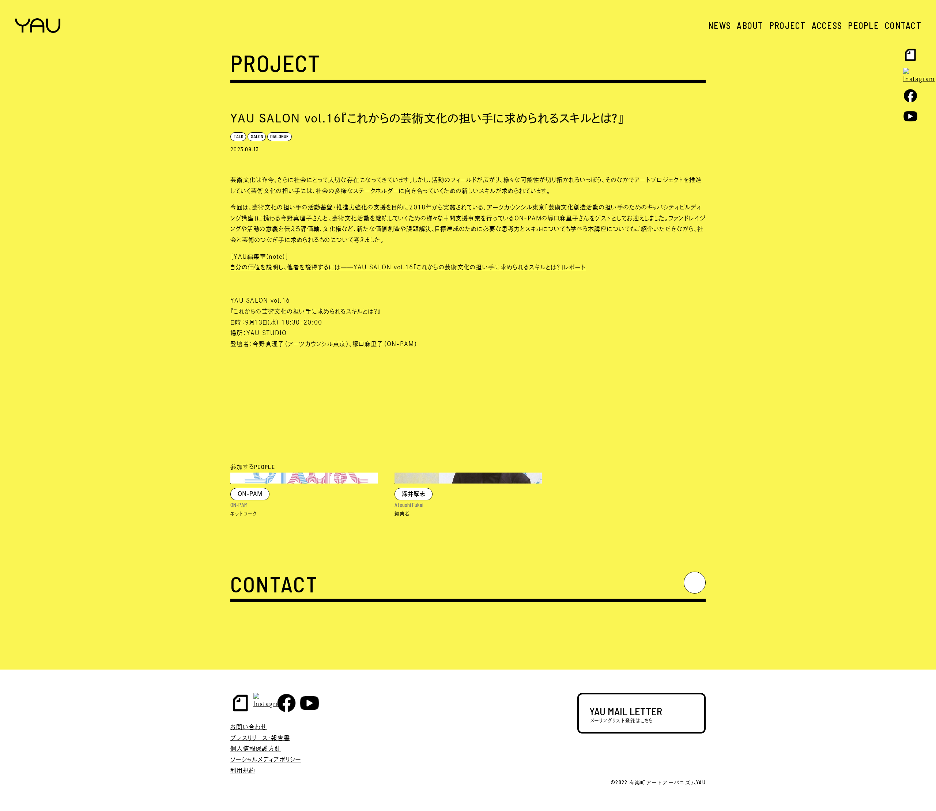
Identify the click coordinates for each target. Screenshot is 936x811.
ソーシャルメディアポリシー (265, 759)
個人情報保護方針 (255, 748)
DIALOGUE (279, 136)
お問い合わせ (248, 727)
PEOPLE (863, 25)
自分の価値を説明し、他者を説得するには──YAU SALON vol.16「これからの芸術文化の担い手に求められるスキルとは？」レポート (408, 267)
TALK (239, 136)
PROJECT (787, 25)
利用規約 (242, 770)
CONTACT (903, 25)
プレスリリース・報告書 (260, 738)
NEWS (719, 25)
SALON (257, 136)
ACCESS (827, 25)
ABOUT (750, 25)
